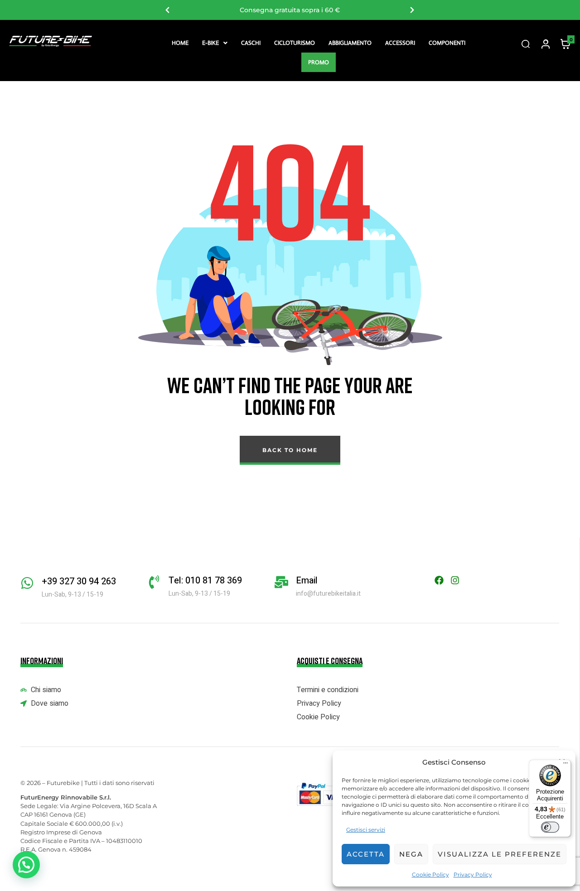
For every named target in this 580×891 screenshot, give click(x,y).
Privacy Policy (473, 874)
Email (307, 580)
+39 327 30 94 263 (79, 581)
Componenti (447, 43)
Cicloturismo (294, 43)
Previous (168, 10)
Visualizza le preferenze (499, 854)
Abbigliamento (350, 43)
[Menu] (565, 765)
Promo (318, 62)
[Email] (281, 582)
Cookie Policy (430, 874)
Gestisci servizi (365, 829)
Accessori (400, 43)
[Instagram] (454, 580)
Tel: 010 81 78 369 (205, 580)
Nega (411, 854)
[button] (214, 43)
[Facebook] (439, 580)
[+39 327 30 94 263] (27, 583)
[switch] (550, 827)
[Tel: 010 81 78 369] (154, 582)
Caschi (251, 43)
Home (180, 43)
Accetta (366, 854)
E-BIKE (210, 43)
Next (412, 10)
